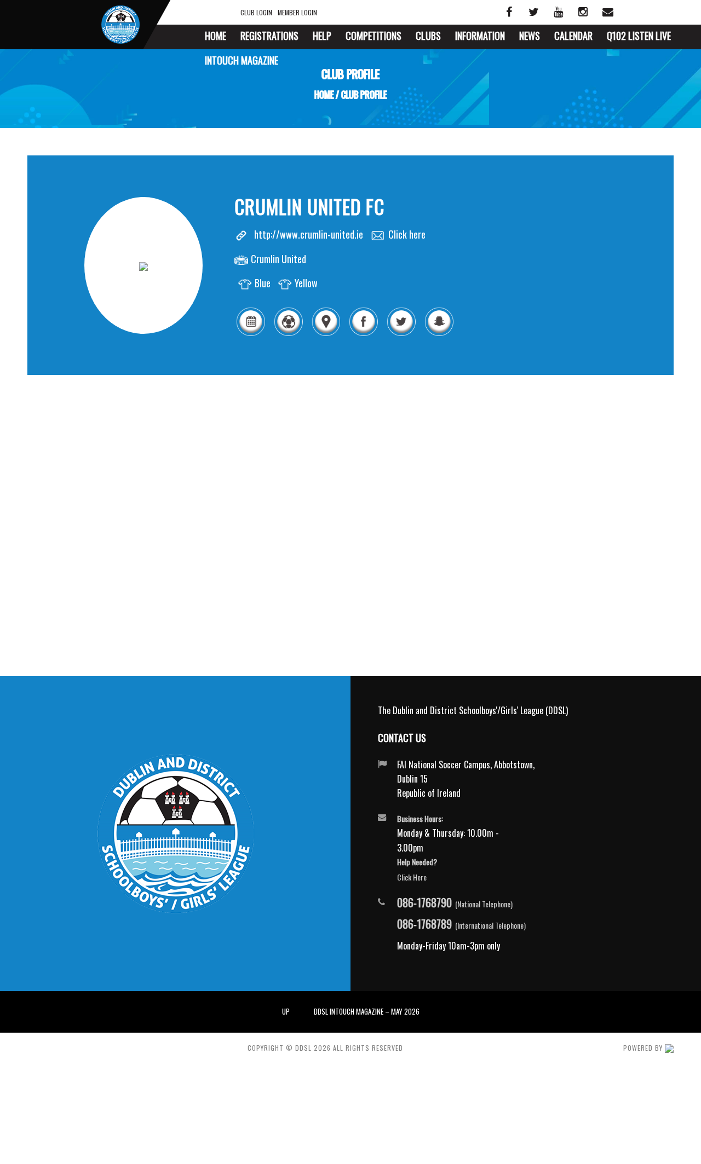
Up (286, 1011)
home (324, 94)
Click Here (412, 877)
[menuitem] (215, 37)
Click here (407, 234)
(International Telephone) (461, 924)
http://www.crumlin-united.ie (308, 234)
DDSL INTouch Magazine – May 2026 (367, 1011)
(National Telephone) (455, 903)
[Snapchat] (439, 333)
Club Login (256, 12)
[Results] (288, 333)
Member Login (297, 12)
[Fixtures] (250, 333)
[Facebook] (363, 333)
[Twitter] (401, 333)
